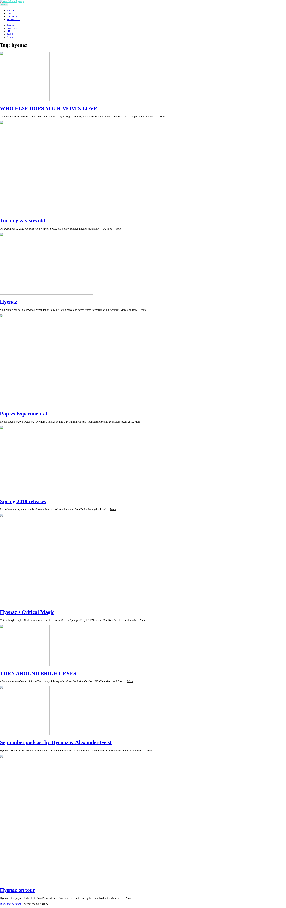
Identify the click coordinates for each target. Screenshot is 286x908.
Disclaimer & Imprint (11, 903)
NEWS (10, 10)
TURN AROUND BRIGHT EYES (38, 673)
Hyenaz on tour (17, 890)
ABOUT (11, 13)
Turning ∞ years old (22, 220)
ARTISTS (12, 16)
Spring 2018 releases (23, 501)
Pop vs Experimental (23, 414)
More (162, 116)
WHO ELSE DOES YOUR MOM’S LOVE (48, 108)
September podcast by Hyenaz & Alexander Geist (56, 742)
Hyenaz (8, 302)
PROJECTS (13, 19)
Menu (4, 4)
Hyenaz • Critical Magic (27, 612)
